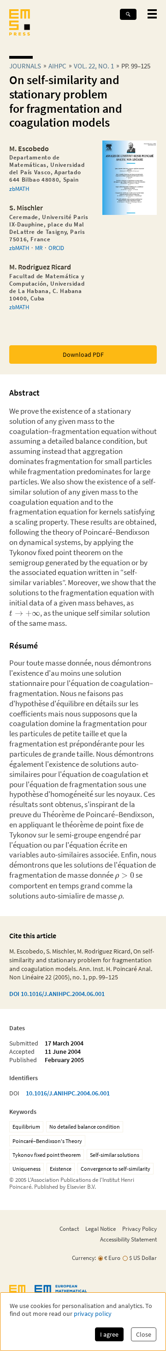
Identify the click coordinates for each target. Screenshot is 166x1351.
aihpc (57, 65)
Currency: (84, 1257)
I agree (109, 1334)
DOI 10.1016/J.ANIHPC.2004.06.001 (57, 994)
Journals (25, 65)
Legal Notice (100, 1228)
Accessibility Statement (128, 1239)
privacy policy (93, 1314)
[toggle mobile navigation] (152, 13)
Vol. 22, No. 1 (94, 65)
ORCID (56, 247)
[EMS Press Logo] (19, 23)
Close (143, 1334)
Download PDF (83, 354)
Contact (69, 1228)
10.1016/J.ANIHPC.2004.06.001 (68, 1093)
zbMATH (19, 188)
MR (38, 247)
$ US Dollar (143, 1257)
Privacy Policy (139, 1228)
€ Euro (112, 1257)
